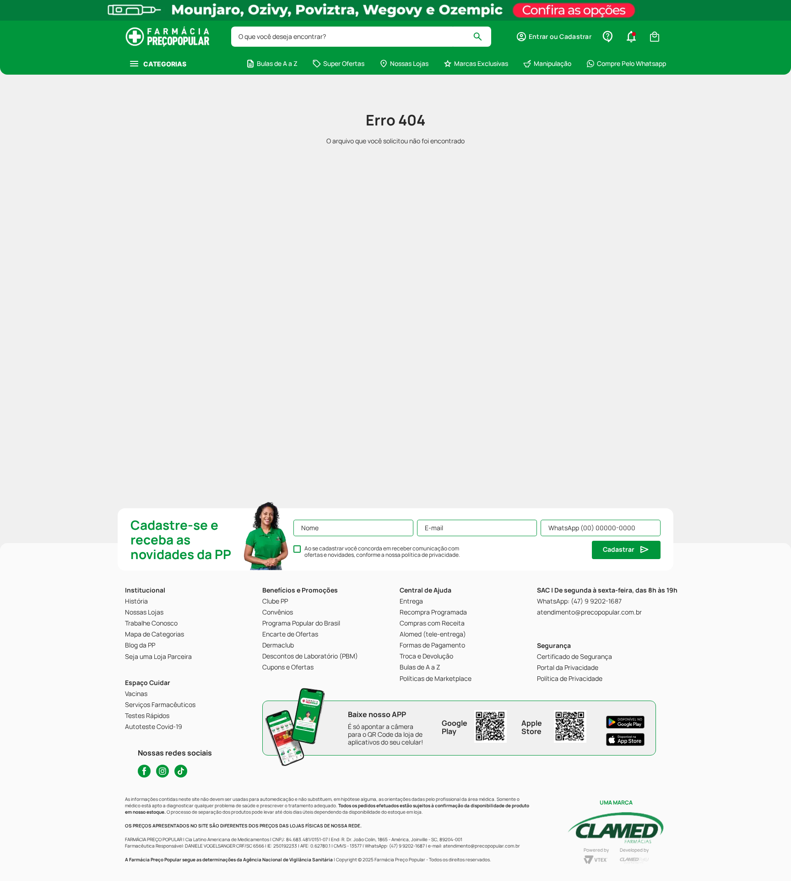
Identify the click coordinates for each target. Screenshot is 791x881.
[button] (553, 36)
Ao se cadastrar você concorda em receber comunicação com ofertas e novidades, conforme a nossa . (382, 551)
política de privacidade (430, 555)
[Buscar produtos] (482, 37)
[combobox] (361, 37)
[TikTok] (180, 771)
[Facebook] (144, 771)
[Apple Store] (625, 739)
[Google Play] (625, 722)
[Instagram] (162, 771)
